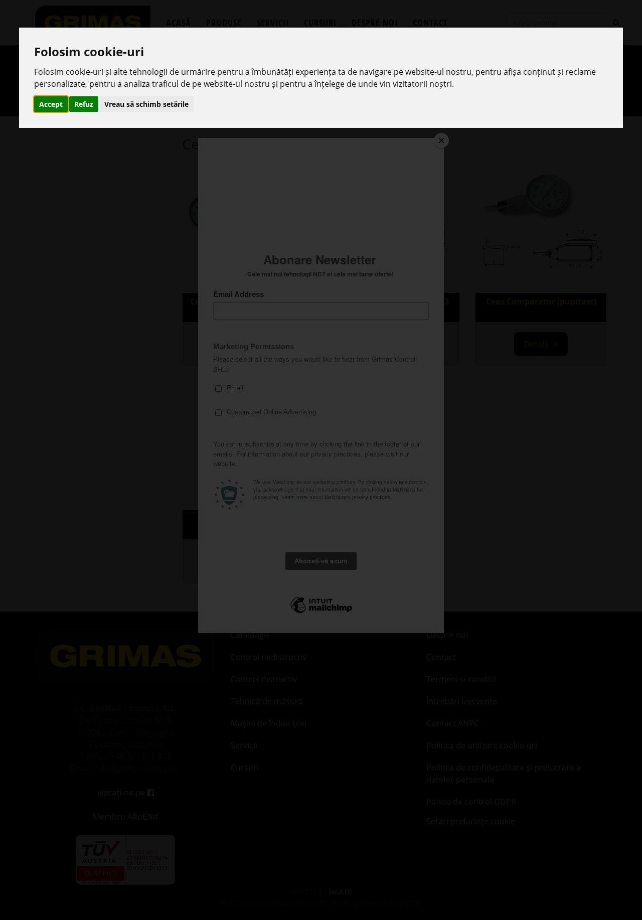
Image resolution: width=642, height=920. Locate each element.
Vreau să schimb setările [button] (146, 104)
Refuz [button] (83, 104)
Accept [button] (51, 104)
